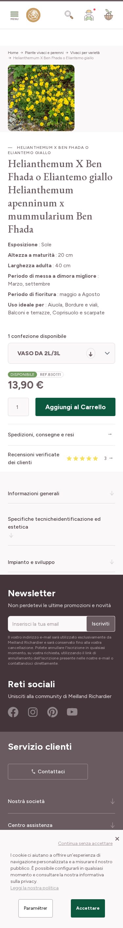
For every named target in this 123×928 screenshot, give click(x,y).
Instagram (33, 712)
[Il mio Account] (88, 15)
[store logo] (33, 16)
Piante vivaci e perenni (44, 52)
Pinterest (52, 712)
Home (13, 52)
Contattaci (51, 771)
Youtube (72, 712)
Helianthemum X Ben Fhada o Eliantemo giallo (53, 58)
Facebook (13, 712)
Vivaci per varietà (85, 52)
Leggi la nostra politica (34, 888)
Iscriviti (101, 624)
